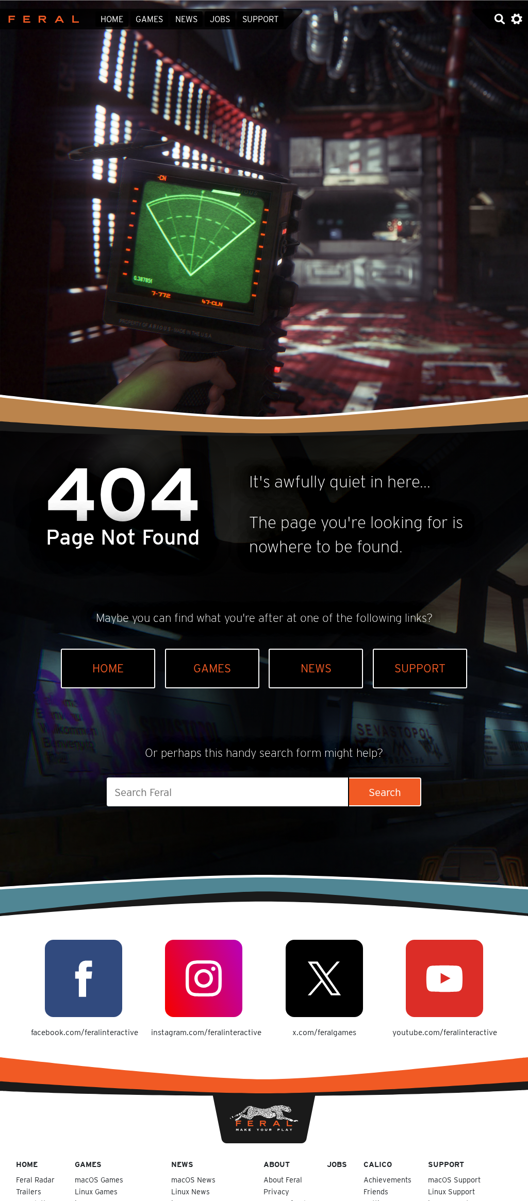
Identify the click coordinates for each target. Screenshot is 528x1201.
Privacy (276, 1191)
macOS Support (454, 1179)
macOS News (193, 1179)
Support (260, 19)
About (276, 1164)
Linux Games (96, 1191)
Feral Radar (35, 1179)
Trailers (28, 1191)
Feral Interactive (41, 19)
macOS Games (99, 1179)
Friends (376, 1191)
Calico (378, 1164)
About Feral (282, 1179)
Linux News (190, 1191)
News (186, 19)
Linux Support (451, 1191)
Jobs (220, 19)
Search (385, 792)
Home (112, 19)
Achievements (387, 1179)
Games (149, 19)
